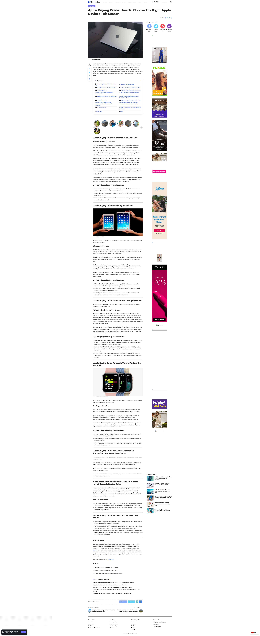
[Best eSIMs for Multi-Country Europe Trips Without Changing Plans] (150, 504)
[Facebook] (149, 28)
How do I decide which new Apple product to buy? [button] (106, 570)
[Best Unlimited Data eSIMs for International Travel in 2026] (150, 485)
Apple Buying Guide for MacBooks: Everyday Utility (104, 93)
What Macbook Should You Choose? (130, 92)
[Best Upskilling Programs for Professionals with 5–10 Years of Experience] (150, 510)
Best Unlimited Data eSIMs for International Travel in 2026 (110, 585)
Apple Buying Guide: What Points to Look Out (105, 84)
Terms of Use (14, 632)
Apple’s (95, 550)
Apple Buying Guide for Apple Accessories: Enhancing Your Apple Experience (103, 104)
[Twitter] (156, 28)
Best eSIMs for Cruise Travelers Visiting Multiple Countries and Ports (113, 587)
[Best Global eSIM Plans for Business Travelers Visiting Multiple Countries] (150, 478)
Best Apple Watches (102, 100)
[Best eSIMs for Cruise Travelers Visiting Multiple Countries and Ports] (150, 491)
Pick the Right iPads (102, 90)
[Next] (141, 127)
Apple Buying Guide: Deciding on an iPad (130, 87)
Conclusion (99, 111)
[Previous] (94, 127)
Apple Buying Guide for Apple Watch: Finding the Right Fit (128, 97)
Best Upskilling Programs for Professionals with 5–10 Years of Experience (162, 510)
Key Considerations (101, 107)
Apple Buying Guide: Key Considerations (106, 87)
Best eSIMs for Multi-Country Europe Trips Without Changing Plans (112, 593)
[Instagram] (169, 28)
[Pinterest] (162, 28)
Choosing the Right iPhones (127, 84)
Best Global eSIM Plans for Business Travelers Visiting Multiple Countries (114, 582)
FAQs (121, 111)
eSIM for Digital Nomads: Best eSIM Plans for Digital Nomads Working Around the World (163, 498)
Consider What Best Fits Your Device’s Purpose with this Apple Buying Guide (129, 103)
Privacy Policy (5, 632)
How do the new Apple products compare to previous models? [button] (109, 573)
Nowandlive (111, 559)
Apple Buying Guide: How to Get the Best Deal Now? (129, 108)
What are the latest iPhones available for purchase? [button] (106, 567)
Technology (91, 6)
